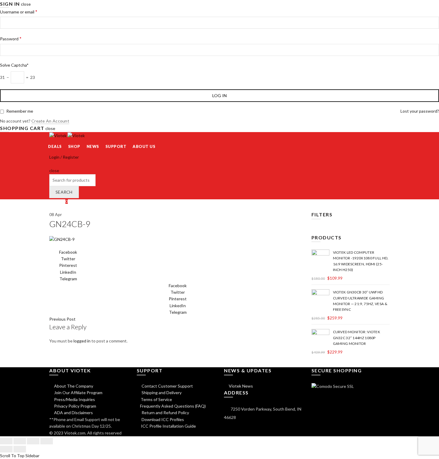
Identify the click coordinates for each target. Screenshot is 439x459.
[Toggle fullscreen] (33, 441)
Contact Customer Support (167, 385)
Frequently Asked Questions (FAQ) (173, 405)
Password (11, 38)
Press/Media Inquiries (74, 399)
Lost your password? (419, 111)
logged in (81, 340)
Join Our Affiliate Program (77, 392)
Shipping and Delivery (161, 392)
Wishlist (58, 201)
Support (116, 146)
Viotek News (240, 385)
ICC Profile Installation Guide (168, 426)
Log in (219, 95)
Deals (55, 146)
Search (64, 192)
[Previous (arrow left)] (6, 449)
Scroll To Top (12, 455)
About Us (144, 146)
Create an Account (50, 120)
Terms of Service (156, 399)
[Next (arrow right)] (19, 449)
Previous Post (62, 319)
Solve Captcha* (14, 65)
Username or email (18, 11)
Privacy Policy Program (74, 405)
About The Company (73, 385)
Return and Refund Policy (165, 412)
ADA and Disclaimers (73, 412)
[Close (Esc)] (6, 441)
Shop (74, 146)
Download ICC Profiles (162, 419)
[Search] (51, 163)
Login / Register (64, 157)
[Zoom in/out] (46, 441)
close (26, 4)
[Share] (19, 441)
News (93, 146)
